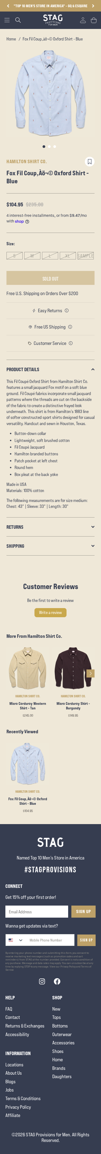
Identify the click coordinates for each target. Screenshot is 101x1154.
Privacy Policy (18, 1107)
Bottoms (60, 1026)
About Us (13, 1073)
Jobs (9, 1090)
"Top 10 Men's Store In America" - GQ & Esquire (51, 5)
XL (67, 256)
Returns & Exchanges (24, 1026)
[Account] (83, 20)
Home (11, 39)
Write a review (50, 612)
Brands (58, 1068)
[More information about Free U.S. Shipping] (70, 327)
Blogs (10, 1081)
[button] (93, 6)
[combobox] (15, 940)
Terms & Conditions (23, 1098)
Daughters (62, 1076)
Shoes (58, 1051)
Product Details (22, 369)
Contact (12, 1017)
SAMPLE (86, 256)
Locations (14, 1064)
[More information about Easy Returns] (66, 310)
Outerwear (62, 1034)
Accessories (63, 1042)
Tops (56, 1017)
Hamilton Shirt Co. (26, 161)
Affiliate (12, 1115)
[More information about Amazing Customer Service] (70, 343)
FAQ (8, 1009)
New (56, 1009)
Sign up (86, 940)
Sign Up (83, 911)
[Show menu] (7, 20)
